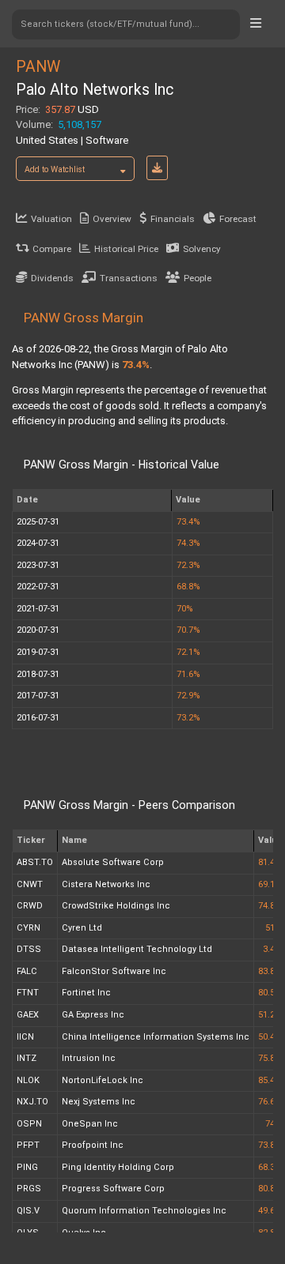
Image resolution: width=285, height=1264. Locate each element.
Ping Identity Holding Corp (118, 1167)
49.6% (270, 1211)
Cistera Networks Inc (106, 884)
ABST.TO (35, 862)
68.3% (270, 1167)
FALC (27, 971)
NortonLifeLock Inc (102, 1080)
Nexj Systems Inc (98, 1102)
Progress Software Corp (113, 1188)
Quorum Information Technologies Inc (144, 1211)
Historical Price (126, 248)
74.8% (270, 906)
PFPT (28, 1145)
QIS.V (28, 1211)
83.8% (270, 971)
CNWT (30, 884)
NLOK (28, 1080)
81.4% (270, 862)
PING (27, 1167)
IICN (25, 1037)
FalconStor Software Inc (114, 971)
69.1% (270, 884)
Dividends (52, 278)
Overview (112, 218)
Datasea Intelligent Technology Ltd (137, 949)
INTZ (26, 1058)
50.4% (270, 1037)
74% (273, 1124)
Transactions (129, 278)
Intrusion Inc (89, 1058)
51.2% (270, 1015)
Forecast (237, 218)
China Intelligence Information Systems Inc (155, 1037)
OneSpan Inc (90, 1124)
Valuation (51, 218)
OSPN (29, 1124)
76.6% (270, 1102)
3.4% (272, 949)
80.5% (270, 993)
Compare (51, 248)
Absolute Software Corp (113, 862)
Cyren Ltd (82, 928)
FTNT (28, 993)
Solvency (202, 248)
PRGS (29, 1188)
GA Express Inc (93, 1015)
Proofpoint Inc (93, 1145)
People (197, 278)
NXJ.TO (32, 1102)
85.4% (270, 1080)
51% (273, 928)
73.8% (270, 1145)
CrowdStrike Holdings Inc (116, 906)
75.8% (270, 1058)
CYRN (28, 928)
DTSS (29, 949)
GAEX (28, 1015)
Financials (172, 218)
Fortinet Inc (86, 993)
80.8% (270, 1188)
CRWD (30, 906)
